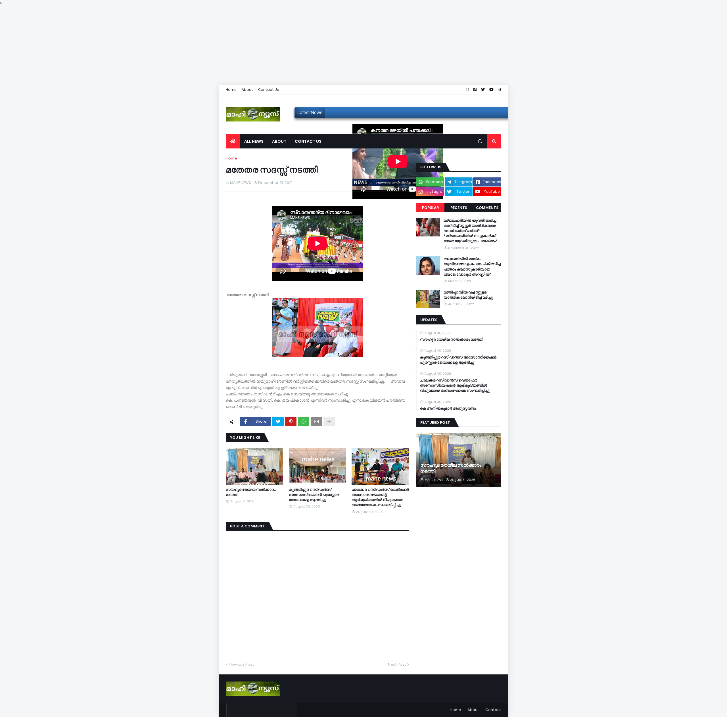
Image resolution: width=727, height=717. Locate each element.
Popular (430, 207)
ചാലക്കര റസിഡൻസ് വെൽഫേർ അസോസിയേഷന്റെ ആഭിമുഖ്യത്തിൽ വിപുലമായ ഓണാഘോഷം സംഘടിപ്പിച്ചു (380, 497)
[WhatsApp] (303, 421)
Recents (458, 207)
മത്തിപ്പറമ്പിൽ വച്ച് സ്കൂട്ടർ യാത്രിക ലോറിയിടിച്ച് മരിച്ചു (468, 295)
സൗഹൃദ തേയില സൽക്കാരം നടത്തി (250, 492)
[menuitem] (233, 141)
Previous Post (241, 664)
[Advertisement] (170, 45)
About (247, 89)
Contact (493, 709)
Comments (487, 207)
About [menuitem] (279, 141)
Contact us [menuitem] (308, 141)
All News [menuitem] (254, 141)
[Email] (316, 421)
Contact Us (268, 89)
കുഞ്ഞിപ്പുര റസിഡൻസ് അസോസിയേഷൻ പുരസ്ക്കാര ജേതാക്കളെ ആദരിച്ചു (314, 494)
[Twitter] (278, 421)
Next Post (397, 664)
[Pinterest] (290, 421)
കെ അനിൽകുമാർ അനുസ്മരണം (448, 408)
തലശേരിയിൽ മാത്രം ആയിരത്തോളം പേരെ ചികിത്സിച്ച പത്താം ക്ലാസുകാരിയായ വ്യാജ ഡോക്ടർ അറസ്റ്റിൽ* (472, 266)
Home (231, 89)
